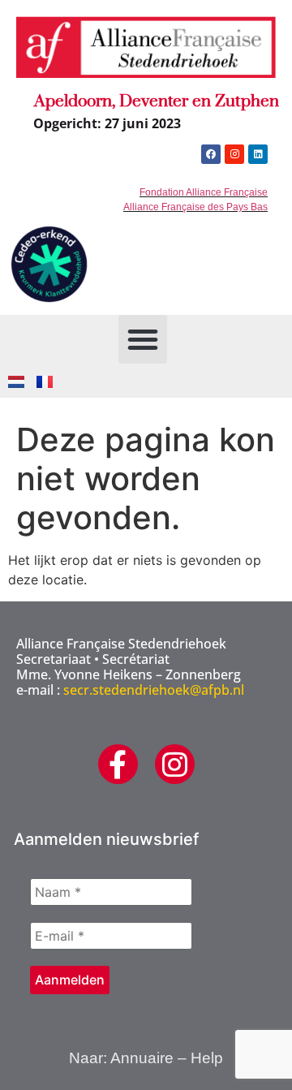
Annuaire (142, 1057)
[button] (142, 339)
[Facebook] (211, 154)
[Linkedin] (258, 154)
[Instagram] (234, 154)
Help (207, 1057)
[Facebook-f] (118, 764)
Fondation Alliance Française (204, 192)
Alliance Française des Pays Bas (195, 207)
